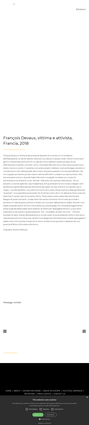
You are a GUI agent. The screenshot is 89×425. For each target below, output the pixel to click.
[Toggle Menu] (71, 9)
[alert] (44, 410)
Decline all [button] (51, 415)
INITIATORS (29, 394)
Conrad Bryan (10, 352)
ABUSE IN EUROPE (51, 391)
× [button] (87, 397)
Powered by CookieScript (44, 423)
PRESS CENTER (44, 394)
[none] (81, 9)
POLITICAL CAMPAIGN (72, 391)
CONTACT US (59, 394)
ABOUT (17, 391)
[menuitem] (81, 9)
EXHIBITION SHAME (32, 391)
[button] (33, 409)
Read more (56, 405)
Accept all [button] (38, 415)
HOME (8, 391)
